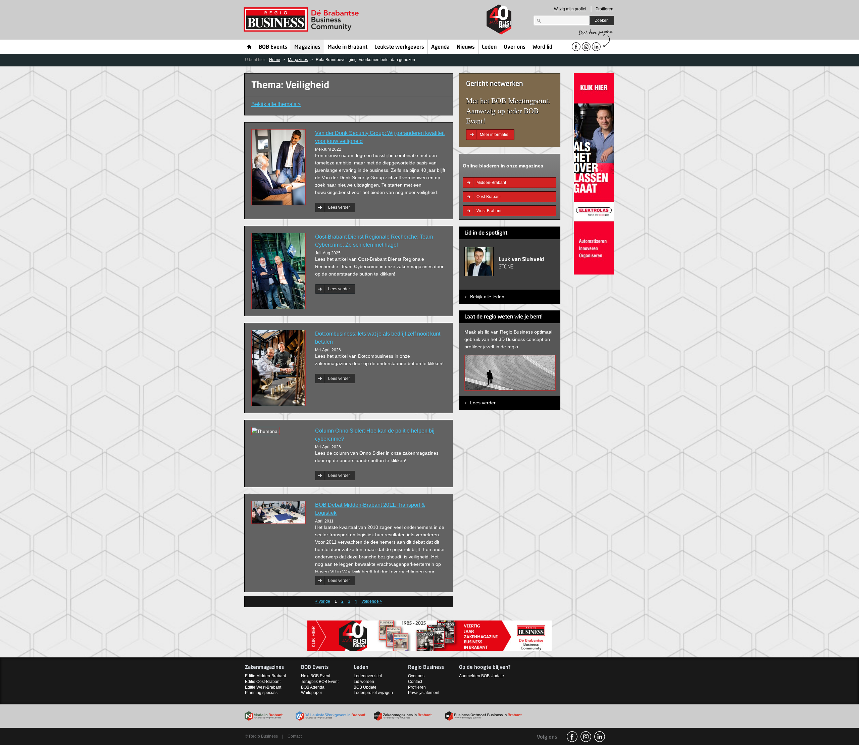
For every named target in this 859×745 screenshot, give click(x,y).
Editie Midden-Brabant (265, 676)
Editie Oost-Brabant (263, 681)
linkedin (599, 736)
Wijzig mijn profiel (570, 9)
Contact (415, 681)
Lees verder (339, 207)
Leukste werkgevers (399, 47)
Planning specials (261, 692)
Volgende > (371, 601)
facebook (572, 736)
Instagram (585, 736)
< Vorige (322, 601)
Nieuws (466, 47)
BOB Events (273, 47)
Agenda (440, 47)
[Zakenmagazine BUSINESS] (429, 635)
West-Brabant (488, 210)
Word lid (542, 47)
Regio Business (302, 19)
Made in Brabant (347, 47)
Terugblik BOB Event (320, 681)
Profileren (604, 9)
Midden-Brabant (491, 182)
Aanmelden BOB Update (481, 676)
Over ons (514, 47)
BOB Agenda (312, 687)
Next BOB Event (315, 676)
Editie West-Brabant (263, 687)
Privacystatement (423, 692)
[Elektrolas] (594, 173)
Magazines (307, 47)
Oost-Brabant (488, 196)
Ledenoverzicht (368, 676)
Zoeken (602, 20)
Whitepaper (311, 692)
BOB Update (365, 687)
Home (249, 47)
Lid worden (364, 681)
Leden (489, 47)
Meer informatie (494, 134)
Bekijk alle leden (487, 296)
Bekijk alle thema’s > (276, 104)
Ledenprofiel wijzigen (373, 692)
